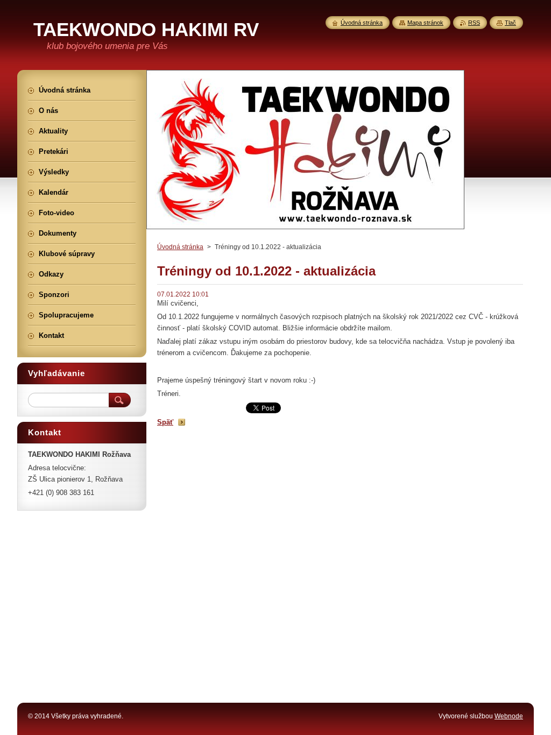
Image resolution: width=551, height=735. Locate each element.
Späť (165, 422)
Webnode (509, 716)
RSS (474, 22)
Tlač (510, 22)
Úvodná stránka (180, 247)
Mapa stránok (425, 22)
